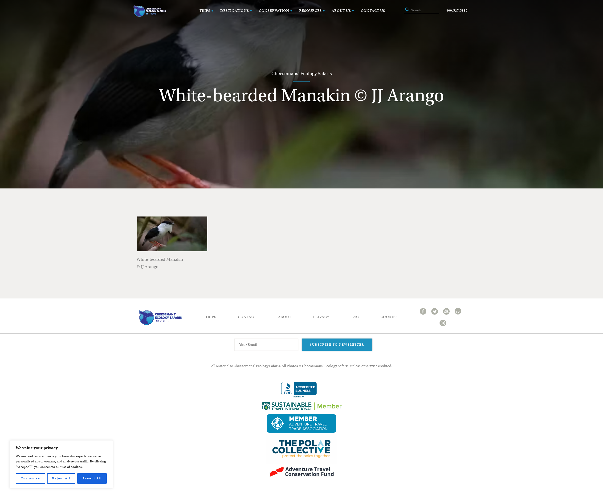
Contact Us (373, 10)
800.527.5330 (457, 10)
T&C (355, 317)
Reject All (61, 478)
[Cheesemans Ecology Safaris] (149, 11)
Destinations (234, 10)
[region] (61, 464)
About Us (341, 10)
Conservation (274, 10)
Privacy (321, 317)
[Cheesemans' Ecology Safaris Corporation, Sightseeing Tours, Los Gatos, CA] (299, 390)
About (284, 317)
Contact (247, 317)
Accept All (92, 478)
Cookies (389, 317)
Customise (30, 478)
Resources (310, 10)
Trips (205, 10)
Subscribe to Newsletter (337, 345)
